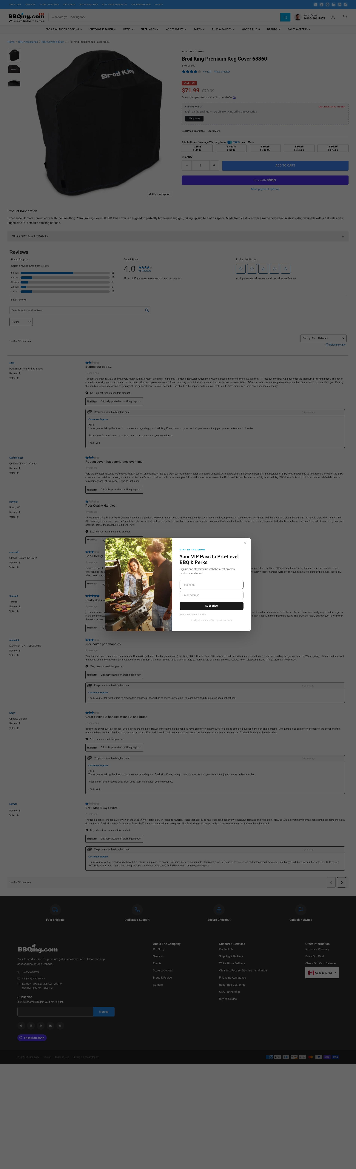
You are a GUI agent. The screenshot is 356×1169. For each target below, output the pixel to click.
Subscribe (211, 605)
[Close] (245, 543)
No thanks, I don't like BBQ (193, 614)
